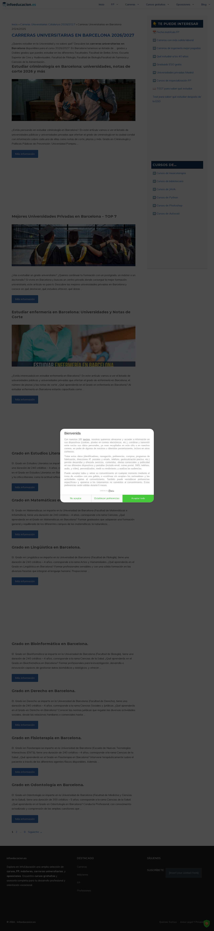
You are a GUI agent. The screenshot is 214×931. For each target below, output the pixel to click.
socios (86, 439)
